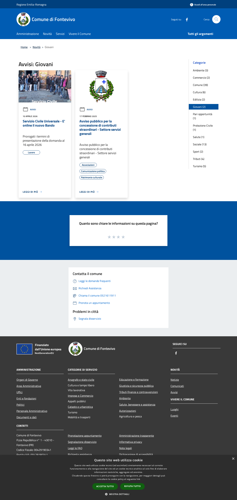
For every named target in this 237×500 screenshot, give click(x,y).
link (138, 479)
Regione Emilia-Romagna (31, 4)
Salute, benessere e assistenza (137, 404)
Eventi (174, 416)
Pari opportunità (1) (202, 116)
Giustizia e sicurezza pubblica (136, 386)
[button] (118, 494)
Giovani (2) (199, 107)
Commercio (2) (201, 78)
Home (24, 47)
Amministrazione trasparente (136, 436)
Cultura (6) (199, 92)
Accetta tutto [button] (105, 486)
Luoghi (175, 409)
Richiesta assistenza (80, 454)
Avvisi (33, 109)
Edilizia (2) (199, 99)
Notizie (175, 380)
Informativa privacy (130, 442)
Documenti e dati (26, 417)
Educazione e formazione (134, 379)
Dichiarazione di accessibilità (136, 454)
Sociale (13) (199, 144)
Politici (20, 405)
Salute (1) (198, 137)
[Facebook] (185, 19)
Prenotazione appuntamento (84, 436)
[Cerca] (216, 19)
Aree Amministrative (28, 386)
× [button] (233, 458)
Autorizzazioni (127, 411)
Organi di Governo (27, 380)
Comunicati (177, 386)
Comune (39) (200, 85)
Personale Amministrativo (31, 411)
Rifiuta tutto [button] (132, 486)
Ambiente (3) (200, 70)
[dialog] (118, 477)
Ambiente (125, 398)
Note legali (125, 448)
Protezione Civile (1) (203, 127)
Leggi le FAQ (75, 448)
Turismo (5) (199, 166)
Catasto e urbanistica (80, 407)
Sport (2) (198, 151)
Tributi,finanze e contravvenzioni (138, 392)
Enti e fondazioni (26, 398)
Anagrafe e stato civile (81, 380)
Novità (36, 47)
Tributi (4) (198, 159)
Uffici (19, 392)
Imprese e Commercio (80, 396)
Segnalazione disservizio (82, 442)
